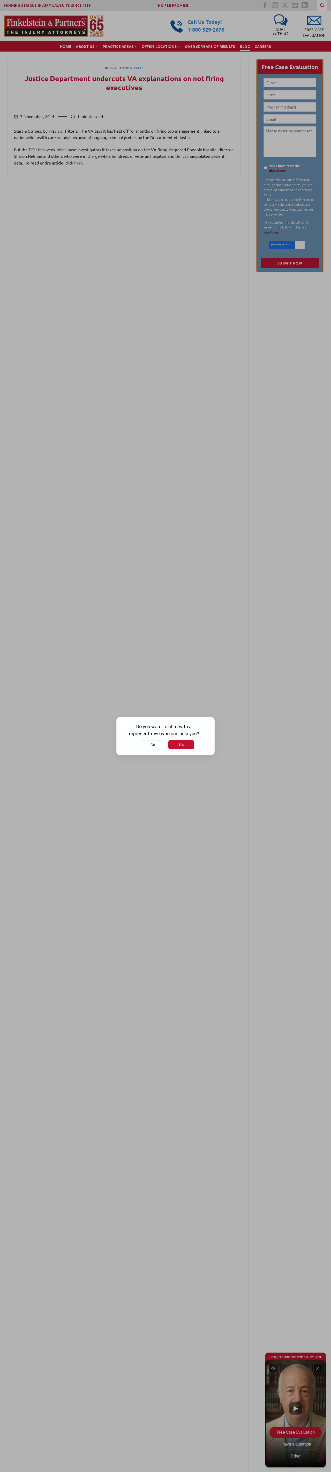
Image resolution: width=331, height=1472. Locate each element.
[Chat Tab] (165, 736)
